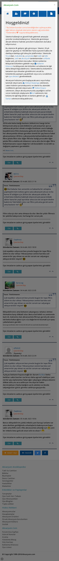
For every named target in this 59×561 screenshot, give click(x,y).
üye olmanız (14, 76)
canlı (16, 58)
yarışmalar (29, 56)
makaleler (19, 56)
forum (8, 56)
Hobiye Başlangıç (32, 83)
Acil (33, 93)
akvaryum (25, 58)
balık (40, 56)
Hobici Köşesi (40, 88)
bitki (46, 56)
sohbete (46, 58)
